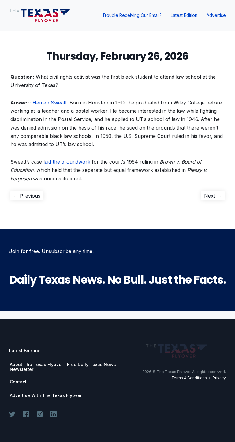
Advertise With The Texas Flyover (46, 395)
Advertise (216, 15)
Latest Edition (184, 15)
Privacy (219, 378)
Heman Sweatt (49, 103)
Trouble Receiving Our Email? (132, 15)
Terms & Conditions (189, 378)
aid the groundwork (67, 162)
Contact (18, 382)
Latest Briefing (25, 350)
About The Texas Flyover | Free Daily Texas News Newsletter (63, 367)
